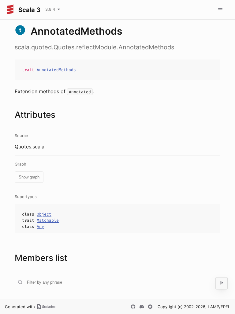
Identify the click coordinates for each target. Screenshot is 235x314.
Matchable (48, 220)
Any (40, 226)
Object (44, 214)
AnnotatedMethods (56, 69)
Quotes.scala (29, 147)
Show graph (29, 177)
